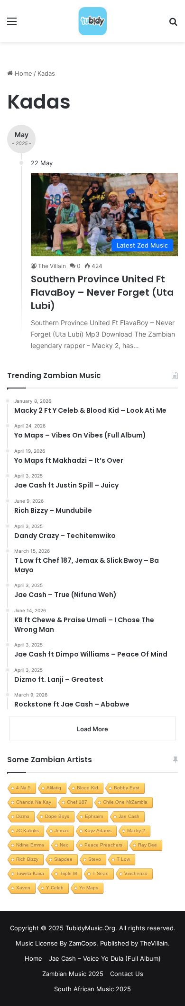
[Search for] (173, 24)
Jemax (62, 830)
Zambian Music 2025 (72, 973)
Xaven (23, 887)
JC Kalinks (27, 830)
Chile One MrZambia (125, 802)
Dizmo (22, 816)
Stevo (94, 859)
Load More (92, 729)
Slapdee (63, 859)
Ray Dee (147, 844)
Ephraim (94, 816)
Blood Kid (87, 787)
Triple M (68, 873)
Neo (64, 844)
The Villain (52, 265)
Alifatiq (53, 787)
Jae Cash (129, 816)
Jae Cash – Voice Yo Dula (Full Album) (105, 958)
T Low (123, 859)
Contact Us (126, 973)
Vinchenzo (136, 873)
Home (22, 73)
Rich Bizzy (27, 859)
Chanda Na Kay (33, 802)
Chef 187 (77, 802)
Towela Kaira (30, 873)
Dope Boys (57, 816)
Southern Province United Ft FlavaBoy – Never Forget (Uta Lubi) (102, 292)
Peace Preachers (103, 844)
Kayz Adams (97, 830)
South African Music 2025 (92, 989)
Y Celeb (55, 887)
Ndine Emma (30, 844)
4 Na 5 (23, 787)
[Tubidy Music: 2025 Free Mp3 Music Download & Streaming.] (92, 21)
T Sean (100, 873)
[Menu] (12, 24)
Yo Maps (88, 887)
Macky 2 (136, 830)
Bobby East (126, 787)
